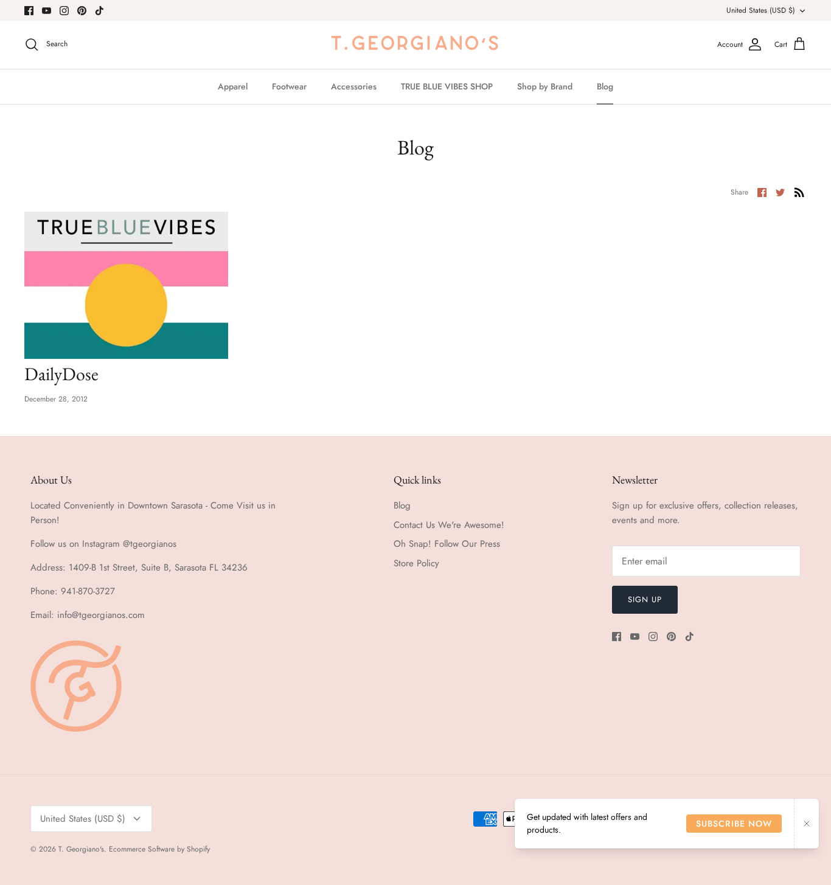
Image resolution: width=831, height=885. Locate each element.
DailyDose (61, 374)
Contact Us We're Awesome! (449, 525)
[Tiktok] (99, 10)
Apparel (233, 86)
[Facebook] (28, 10)
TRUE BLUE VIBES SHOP (447, 86)
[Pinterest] (81, 10)
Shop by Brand (544, 86)
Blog (605, 86)
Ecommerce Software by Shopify (159, 849)
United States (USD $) (760, 10)
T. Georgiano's (81, 849)
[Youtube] (46, 10)
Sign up (645, 599)
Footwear (289, 86)
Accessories (354, 86)
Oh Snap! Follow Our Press (447, 543)
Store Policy (416, 563)
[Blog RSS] (799, 192)
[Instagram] (64, 10)
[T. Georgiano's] (415, 45)
